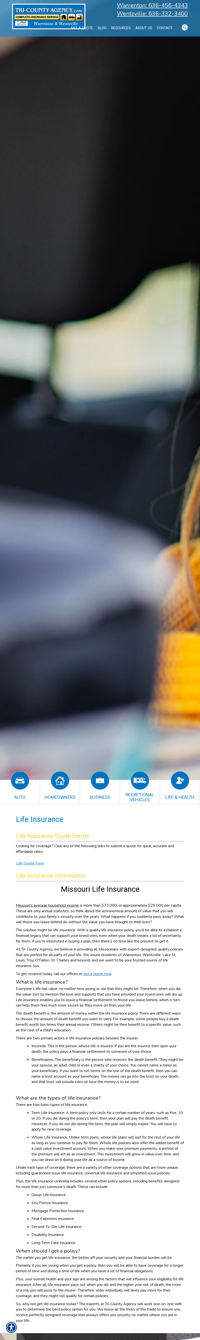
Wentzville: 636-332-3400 (152, 14)
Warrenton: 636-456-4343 (152, 5)
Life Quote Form (30, 863)
